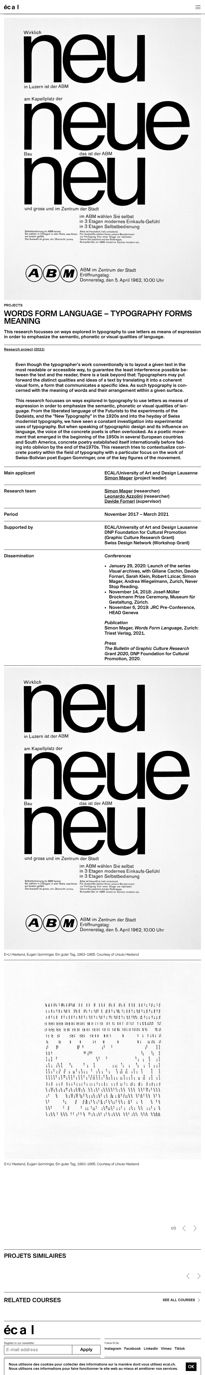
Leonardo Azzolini (123, 496)
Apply (86, 1349)
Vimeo (166, 1349)
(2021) (39, 350)
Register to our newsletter (19, 1343)
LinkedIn (151, 1349)
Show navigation (198, 7)
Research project (18, 350)
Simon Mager (118, 478)
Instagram (112, 1349)
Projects (13, 305)
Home (11, 7)
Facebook (132, 1349)
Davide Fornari (119, 501)
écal (19, 1329)
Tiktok (179, 1349)
